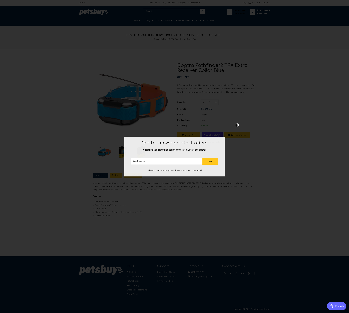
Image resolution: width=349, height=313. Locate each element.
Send (210, 161)
